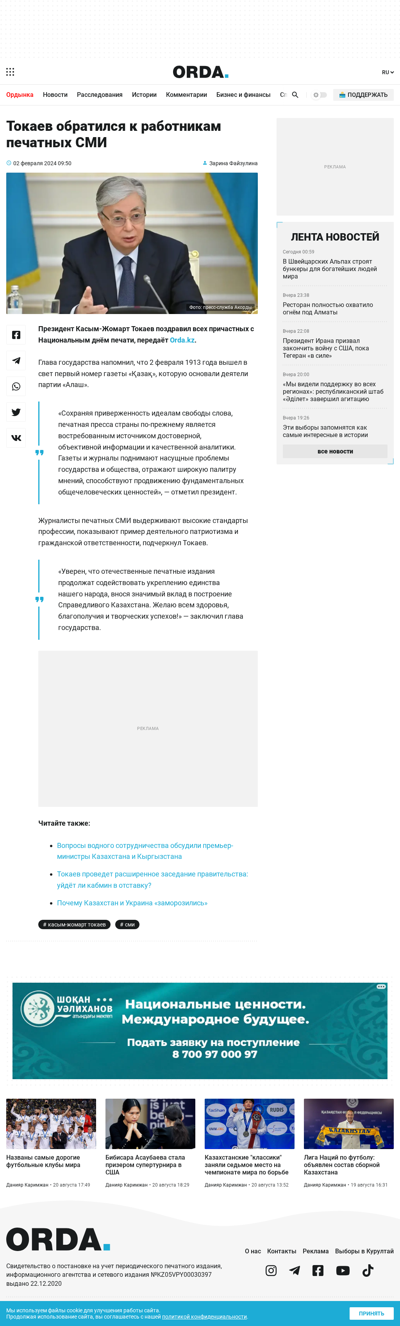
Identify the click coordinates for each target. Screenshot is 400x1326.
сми (130, 924)
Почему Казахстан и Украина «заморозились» (132, 903)
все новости (335, 451)
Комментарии (186, 94)
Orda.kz (182, 340)
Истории (144, 94)
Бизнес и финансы (243, 94)
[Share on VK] (16, 438)
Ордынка (20, 94)
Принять (371, 1313)
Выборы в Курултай (364, 1251)
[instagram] (271, 1274)
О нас (253, 1251)
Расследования (100, 94)
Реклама (316, 1251)
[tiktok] (368, 1274)
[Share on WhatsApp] (16, 386)
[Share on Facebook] (16, 334)
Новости (55, 94)
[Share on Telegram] (16, 360)
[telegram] (294, 1274)
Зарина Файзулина (233, 163)
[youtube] (343, 1274)
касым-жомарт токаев (77, 924)
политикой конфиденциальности (204, 1317)
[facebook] (318, 1274)
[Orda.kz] (58, 1258)
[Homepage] (201, 72)
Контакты (281, 1251)
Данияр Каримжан (27, 1185)
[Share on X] (16, 412)
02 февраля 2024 (35, 163)
